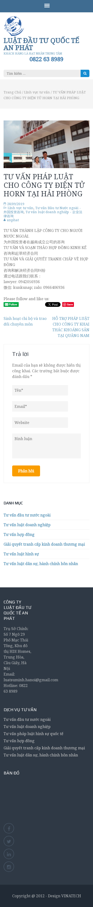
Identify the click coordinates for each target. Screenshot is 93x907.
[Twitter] (9, 841)
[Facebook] (9, 828)
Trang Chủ (12, 92)
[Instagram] (9, 866)
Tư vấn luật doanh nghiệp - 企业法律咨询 (43, 214)
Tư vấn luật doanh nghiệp (27, 524)
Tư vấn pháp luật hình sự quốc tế (33, 733)
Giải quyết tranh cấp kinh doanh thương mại (44, 544)
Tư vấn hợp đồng (19, 534)
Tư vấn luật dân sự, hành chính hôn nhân (41, 563)
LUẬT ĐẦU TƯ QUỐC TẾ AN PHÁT (41, 44)
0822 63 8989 (46, 59)
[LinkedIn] (9, 854)
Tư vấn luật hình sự (21, 554)
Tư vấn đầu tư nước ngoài (27, 515)
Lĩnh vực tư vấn (37, 92)
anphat (13, 220)
